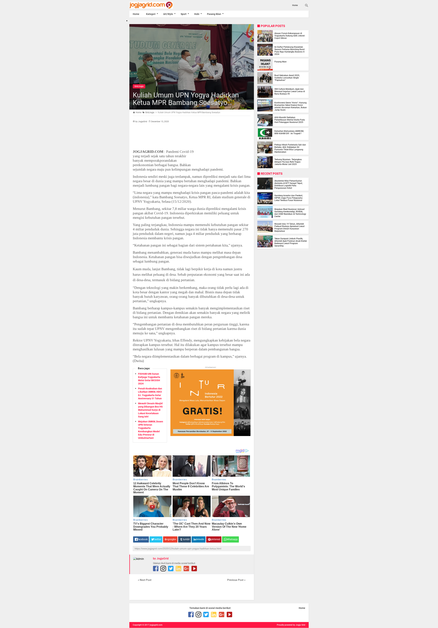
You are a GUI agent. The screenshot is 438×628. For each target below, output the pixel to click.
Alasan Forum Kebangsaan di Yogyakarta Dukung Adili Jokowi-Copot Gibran (289, 35)
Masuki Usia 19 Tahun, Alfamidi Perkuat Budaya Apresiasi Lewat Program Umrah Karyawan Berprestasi (289, 227)
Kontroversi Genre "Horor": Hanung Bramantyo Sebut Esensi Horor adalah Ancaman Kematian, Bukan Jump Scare (290, 106)
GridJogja (139, 86)
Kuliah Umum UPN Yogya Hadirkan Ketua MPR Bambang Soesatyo (186, 99)
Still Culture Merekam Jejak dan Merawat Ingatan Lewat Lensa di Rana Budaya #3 (289, 91)
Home (295, 5)
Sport (183, 14)
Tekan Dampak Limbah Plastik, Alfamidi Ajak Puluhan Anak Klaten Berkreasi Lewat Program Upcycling (290, 242)
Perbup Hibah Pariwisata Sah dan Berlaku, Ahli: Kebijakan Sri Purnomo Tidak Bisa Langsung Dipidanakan (290, 148)
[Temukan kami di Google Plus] (186, 568)
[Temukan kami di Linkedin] (178, 568)
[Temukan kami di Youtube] (194, 568)
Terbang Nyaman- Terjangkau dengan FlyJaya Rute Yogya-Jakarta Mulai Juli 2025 (288, 161)
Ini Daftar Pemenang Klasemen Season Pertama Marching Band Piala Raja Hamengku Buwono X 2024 (289, 50)
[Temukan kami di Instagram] (163, 568)
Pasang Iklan (214, 14)
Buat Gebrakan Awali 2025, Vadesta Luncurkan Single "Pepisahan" (287, 77)
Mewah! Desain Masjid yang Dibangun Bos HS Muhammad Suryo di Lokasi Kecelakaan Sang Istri (150, 410)
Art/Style (168, 14)
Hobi (196, 14)
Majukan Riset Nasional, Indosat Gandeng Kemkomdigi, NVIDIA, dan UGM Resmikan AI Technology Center (290, 212)
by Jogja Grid (299, 625)
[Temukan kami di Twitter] (170, 568)
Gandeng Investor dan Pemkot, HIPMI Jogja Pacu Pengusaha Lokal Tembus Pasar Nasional (288, 197)
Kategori (151, 14)
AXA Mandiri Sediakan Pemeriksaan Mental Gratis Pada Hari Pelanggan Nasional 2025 (289, 119)
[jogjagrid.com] (156, 5)
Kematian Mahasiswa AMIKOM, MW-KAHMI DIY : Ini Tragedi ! (289, 132)
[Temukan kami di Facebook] (155, 568)
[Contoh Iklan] (210, 435)
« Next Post (144, 580)
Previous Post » (236, 580)
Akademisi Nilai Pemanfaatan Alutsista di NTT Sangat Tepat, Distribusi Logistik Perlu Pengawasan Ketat (288, 184)
